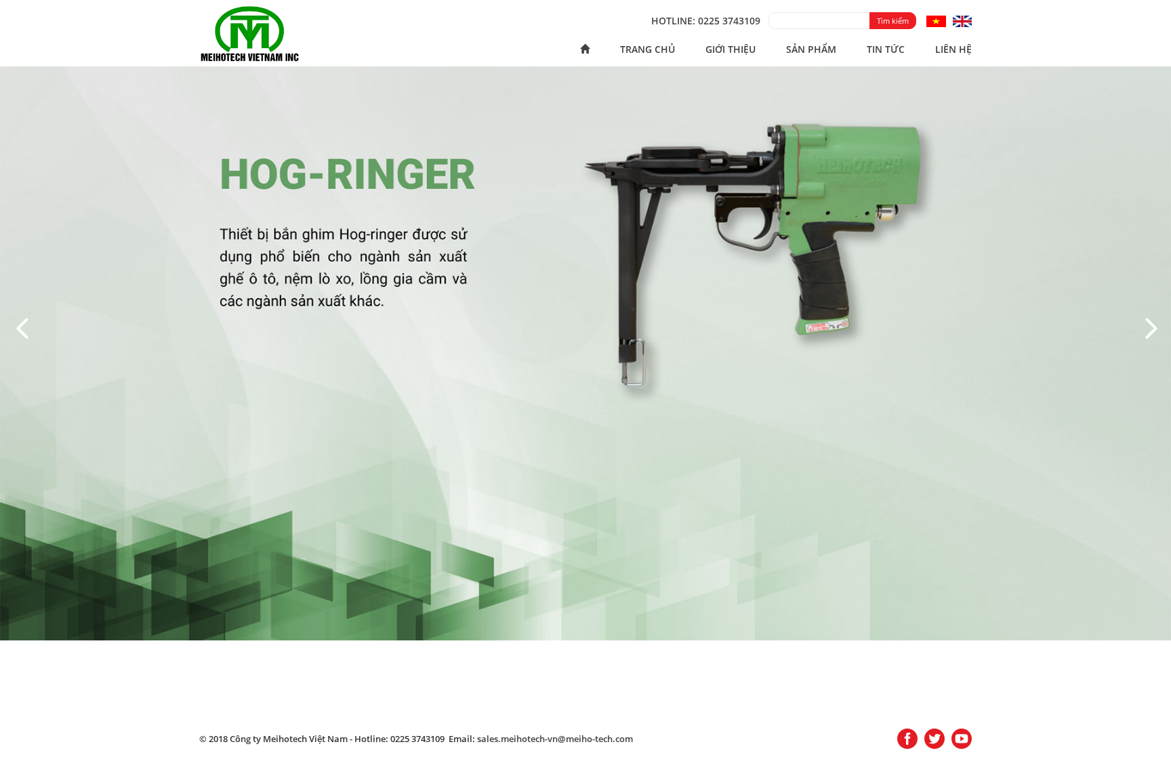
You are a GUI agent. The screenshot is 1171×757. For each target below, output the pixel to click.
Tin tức (886, 49)
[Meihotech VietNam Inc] (250, 32)
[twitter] (934, 740)
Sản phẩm (811, 49)
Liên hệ (953, 49)
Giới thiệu (730, 49)
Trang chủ (647, 49)
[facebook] (907, 740)
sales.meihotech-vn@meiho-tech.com (555, 739)
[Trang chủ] (585, 49)
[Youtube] (961, 740)
